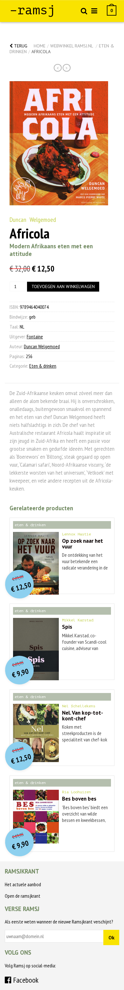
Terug (20, 46)
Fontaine (35, 336)
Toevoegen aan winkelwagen (63, 286)
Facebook (24, 980)
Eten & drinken (42, 366)
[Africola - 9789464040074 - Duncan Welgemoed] (59, 143)
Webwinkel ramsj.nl (71, 46)
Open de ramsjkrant (22, 896)
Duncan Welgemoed (33, 220)
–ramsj (32, 10)
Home (39, 46)
